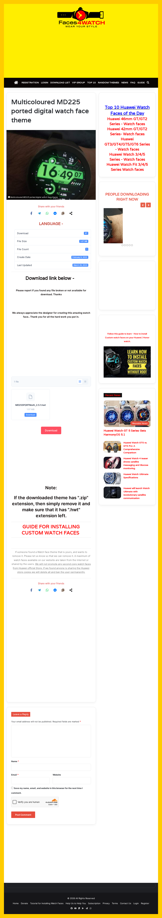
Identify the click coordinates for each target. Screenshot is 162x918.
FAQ (132, 82)
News (124, 82)
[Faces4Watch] (81, 17)
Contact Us (125, 903)
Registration (30, 82)
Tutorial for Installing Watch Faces (46, 903)
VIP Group (78, 82)
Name (15, 761)
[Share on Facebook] (31, 213)
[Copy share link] (63, 213)
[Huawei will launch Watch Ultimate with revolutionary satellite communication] (112, 502)
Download (30, 415)
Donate (24, 903)
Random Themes (108, 82)
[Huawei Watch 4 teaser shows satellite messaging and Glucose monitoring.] (112, 472)
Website (57, 774)
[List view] (85, 381)
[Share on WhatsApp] (47, 213)
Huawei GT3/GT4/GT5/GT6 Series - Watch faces (127, 144)
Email (15, 774)
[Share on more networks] (71, 213)
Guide (141, 82)
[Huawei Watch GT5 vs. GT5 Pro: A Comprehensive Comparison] (112, 457)
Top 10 (91, 82)
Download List (60, 82)
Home (16, 903)
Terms (115, 903)
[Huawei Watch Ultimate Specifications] (112, 488)
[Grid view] (79, 381)
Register (145, 903)
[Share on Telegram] (39, 213)
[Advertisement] (81, 52)
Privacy (106, 903)
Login (44, 82)
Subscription (94, 903)
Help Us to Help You (76, 903)
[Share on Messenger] (55, 213)
